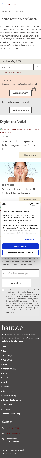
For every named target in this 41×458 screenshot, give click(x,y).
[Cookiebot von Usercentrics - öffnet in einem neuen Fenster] (29, 204)
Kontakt (6, 387)
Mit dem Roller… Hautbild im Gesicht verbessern (19, 191)
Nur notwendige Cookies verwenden (20, 252)
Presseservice (8, 405)
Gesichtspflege (8, 185)
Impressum (7, 409)
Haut (4, 347)
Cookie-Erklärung (9, 396)
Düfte (5, 365)
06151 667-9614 (13, 428)
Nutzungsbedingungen (12, 400)
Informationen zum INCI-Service (11, 72)
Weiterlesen (30, 155)
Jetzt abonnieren (20, 109)
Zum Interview (20, 92)
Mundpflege (7, 356)
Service (5, 378)
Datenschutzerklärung (11, 414)
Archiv (5, 382)
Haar (4, 351)
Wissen (5, 373)
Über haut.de (8, 391)
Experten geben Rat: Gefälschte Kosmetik (20, 84)
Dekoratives (7, 360)
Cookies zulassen (20, 246)
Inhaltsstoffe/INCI (9, 369)
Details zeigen (29, 240)
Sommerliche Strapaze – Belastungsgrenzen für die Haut (19, 145)
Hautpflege (6, 137)
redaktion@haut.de (13, 433)
